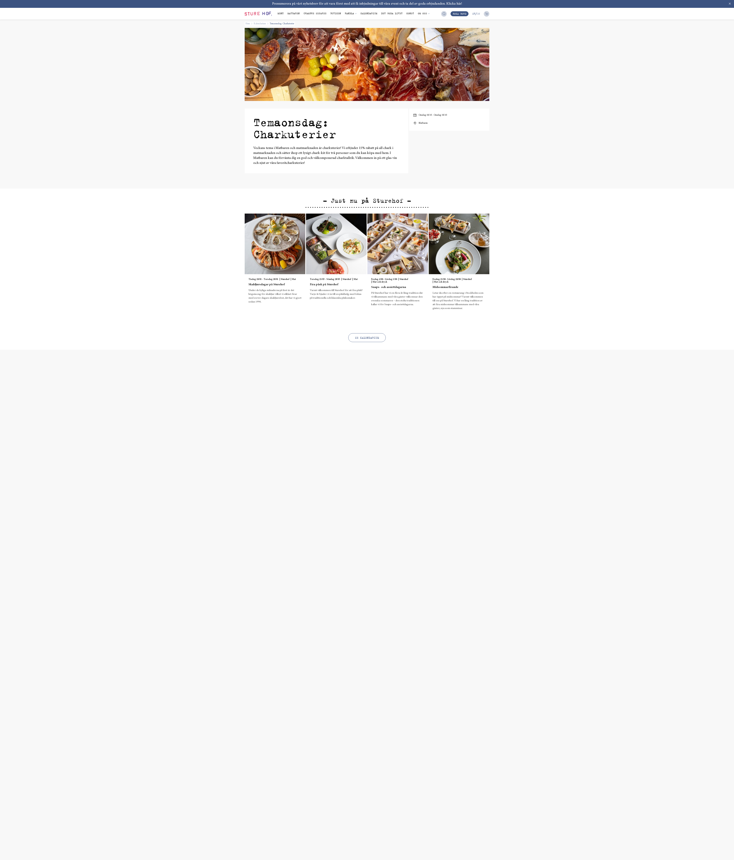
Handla (349, 13)
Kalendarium (369, 13)
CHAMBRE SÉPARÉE (315, 13)
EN (478, 13)
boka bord (459, 13)
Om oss (422, 13)
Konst (410, 13)
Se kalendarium (367, 338)
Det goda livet (392, 13)
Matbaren (293, 13)
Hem (247, 24)
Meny (281, 13)
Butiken (335, 13)
